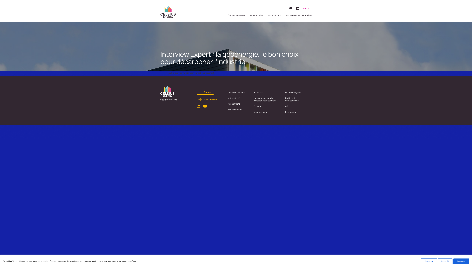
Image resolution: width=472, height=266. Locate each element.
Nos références (235, 109)
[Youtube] (291, 8)
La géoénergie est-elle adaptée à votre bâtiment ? (265, 99)
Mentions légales (293, 92)
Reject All (445, 261)
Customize (429, 261)
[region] (236, 260)
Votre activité (234, 98)
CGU (287, 106)
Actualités (258, 92)
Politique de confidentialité (292, 99)
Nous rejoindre (260, 112)
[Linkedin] (298, 8)
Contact (257, 106)
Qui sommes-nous (236, 92)
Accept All (461, 261)
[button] (238, 15)
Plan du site (290, 112)
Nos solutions (234, 103)
